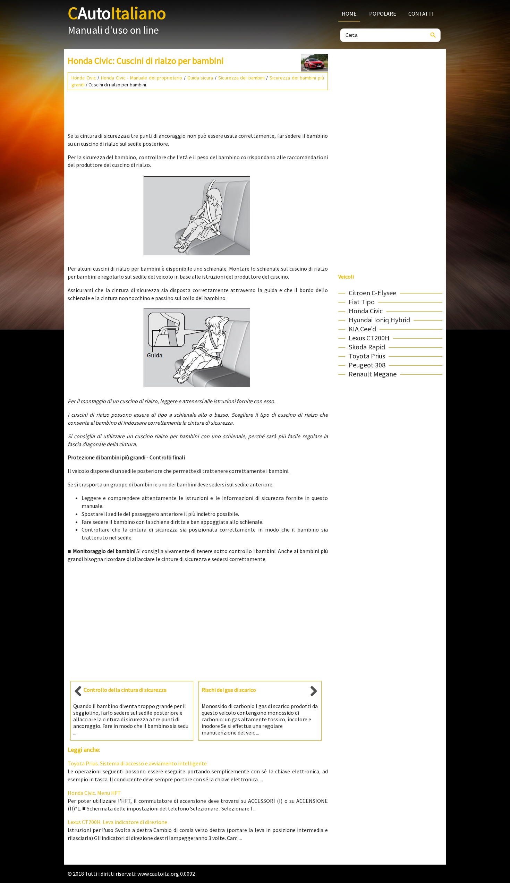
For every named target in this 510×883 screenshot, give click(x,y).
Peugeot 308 (367, 364)
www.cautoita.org (158, 873)
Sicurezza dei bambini (241, 78)
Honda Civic (83, 78)
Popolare (382, 13)
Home (349, 13)
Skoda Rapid (367, 346)
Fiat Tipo (362, 301)
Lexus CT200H (369, 337)
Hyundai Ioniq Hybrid (379, 319)
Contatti (421, 13)
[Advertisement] (198, 108)
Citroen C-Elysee (372, 292)
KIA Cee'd (362, 328)
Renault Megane (373, 374)
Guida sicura (200, 78)
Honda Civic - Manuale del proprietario (141, 78)
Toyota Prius (367, 355)
